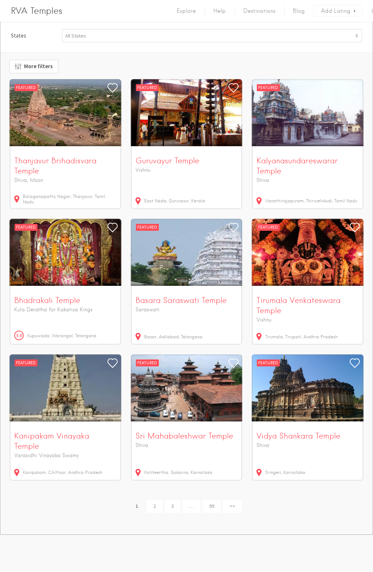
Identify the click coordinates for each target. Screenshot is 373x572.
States (18, 35)
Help (219, 11)
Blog (299, 11)
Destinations (259, 11)
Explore (186, 11)
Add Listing (335, 11)
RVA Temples (36, 10)
